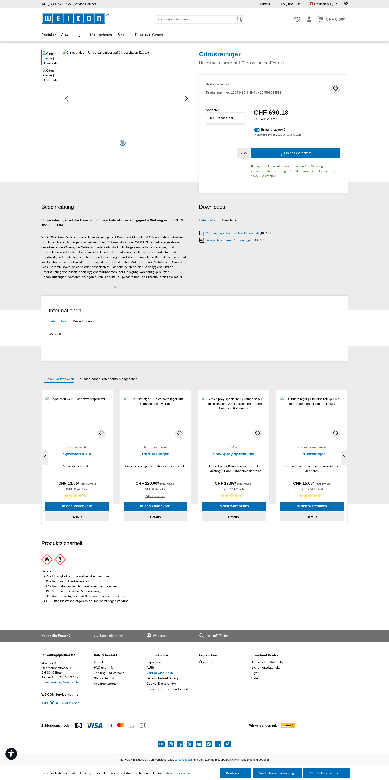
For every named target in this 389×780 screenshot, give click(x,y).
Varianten (213, 110)
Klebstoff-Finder (216, 635)
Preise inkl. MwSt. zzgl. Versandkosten (277, 134)
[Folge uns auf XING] (227, 744)
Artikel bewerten (217, 84)
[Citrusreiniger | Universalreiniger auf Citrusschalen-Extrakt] (126, 98)
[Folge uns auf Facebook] (182, 744)
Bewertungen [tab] (82, 321)
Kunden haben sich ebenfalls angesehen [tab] (108, 379)
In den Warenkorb (298, 153)
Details (77, 517)
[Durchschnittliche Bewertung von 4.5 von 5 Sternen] (234, 496)
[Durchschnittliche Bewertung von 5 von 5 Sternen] (77, 496)
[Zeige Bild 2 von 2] (130, 143)
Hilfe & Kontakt (105, 655)
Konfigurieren (235, 773)
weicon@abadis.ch (64, 682)
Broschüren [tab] (230, 220)
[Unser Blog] (163, 744)
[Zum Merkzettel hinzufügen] (335, 88)
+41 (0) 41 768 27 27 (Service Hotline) (68, 4)
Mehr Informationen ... (181, 773)
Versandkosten (183, 759)
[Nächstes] (186, 98)
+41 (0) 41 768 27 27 (60, 703)
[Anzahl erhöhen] (233, 153)
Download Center (264, 655)
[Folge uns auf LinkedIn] (219, 744)
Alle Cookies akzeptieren (326, 773)
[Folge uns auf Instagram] (172, 744)
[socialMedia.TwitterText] (191, 744)
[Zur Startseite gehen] (75, 18)
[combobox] (194, 19)
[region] (115, 98)
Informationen (157, 655)
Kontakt (264, 4)
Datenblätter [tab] (208, 220)
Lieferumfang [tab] (58, 321)
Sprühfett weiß (77, 454)
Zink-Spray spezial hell (234, 454)
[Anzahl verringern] (211, 153)
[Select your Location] (346, 4)
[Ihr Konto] (309, 19)
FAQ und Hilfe (291, 4)
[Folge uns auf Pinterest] (210, 744)
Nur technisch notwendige (277, 773)
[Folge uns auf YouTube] (201, 744)
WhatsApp (160, 635)
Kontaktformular (111, 635)
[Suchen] (239, 19)
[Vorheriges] (66, 98)
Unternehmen (209, 655)
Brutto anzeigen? (273, 129)
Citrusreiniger (155, 454)
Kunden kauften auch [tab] (59, 379)
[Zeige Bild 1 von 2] (123, 143)
